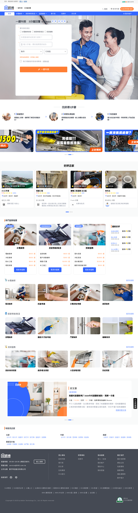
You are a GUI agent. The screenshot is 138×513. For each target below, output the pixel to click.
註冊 (104, 459)
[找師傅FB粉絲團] (11, 477)
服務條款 (120, 470)
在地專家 (61, 470)
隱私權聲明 (121, 474)
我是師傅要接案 (127, 9)
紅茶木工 (114, 243)
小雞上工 (29, 488)
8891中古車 (59, 493)
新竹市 (26, 437)
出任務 (92, 493)
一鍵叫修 (45, 69)
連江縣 (32, 444)
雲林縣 (75, 437)
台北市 (9, 437)
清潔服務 (42, 13)
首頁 (9, 13)
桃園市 (20, 437)
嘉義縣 (123, 437)
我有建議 (101, 470)
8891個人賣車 (72, 493)
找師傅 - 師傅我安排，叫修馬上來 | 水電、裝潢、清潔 (9, 7)
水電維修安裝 (26, 32)
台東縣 (9, 444)
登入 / (100, 459)
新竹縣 (32, 437)
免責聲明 (120, 466)
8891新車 (128, 488)
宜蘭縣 (44, 437)
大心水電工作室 (116, 249)
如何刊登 (116, 9)
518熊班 (8, 488)
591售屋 (94, 488)
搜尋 (106, 9)
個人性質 (114, 237)
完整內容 (46, 61)
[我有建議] (135, 403)
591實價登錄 (105, 488)
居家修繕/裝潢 (30, 13)
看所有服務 (130, 280)
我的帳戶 (128, 13)
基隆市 (38, 437)
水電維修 (19, 13)
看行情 (53, 13)
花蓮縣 (15, 444)
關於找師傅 (121, 459)
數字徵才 (120, 478)
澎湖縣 (20, 444)
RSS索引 (61, 474)
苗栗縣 (80, 437)
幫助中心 (101, 466)
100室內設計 (117, 488)
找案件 (63, 13)
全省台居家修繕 (116, 231)
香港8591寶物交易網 (61, 488)
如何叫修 (61, 459)
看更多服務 (20, 270)
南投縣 (86, 437)
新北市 (15, 437)
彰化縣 (69, 437)
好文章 (74, 13)
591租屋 (75, 488)
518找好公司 (18, 488)
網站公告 (120, 463)
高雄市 (111, 437)
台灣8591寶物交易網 (43, 488)
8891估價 (83, 493)
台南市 (106, 437)
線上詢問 (39, 462)
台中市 (63, 437)
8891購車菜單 (47, 493)
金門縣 (26, 444)
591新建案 (85, 488)
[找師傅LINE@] (16, 477)
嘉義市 (117, 437)
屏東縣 (129, 437)
